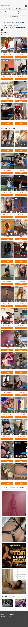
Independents (8, 13)
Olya (2, 176)
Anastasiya (17, 60)
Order (2, 34)
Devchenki (17, 265)
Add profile (12, 614)
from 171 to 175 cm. (21, 8)
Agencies (2, 614)
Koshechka (4, 376)
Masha (2, 154)
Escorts (2, 612)
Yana (16, 309)
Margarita (17, 220)
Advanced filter (15, 16)
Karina (2, 242)
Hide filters (13, 19)
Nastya (3, 265)
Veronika (3, 464)
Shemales (3, 616)
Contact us (12, 612)
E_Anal (3, 220)
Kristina (3, 353)
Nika (2, 38)
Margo (2, 309)
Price (8, 11)
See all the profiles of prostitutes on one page (14, 487)
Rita (2, 442)
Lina (16, 82)
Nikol (16, 287)
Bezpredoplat (4, 60)
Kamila (16, 353)
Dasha (16, 131)
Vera (16, 198)
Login (11, 616)
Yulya (16, 331)
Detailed (7, 57)
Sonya (2, 420)
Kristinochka (4, 82)
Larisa (16, 104)
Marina (16, 376)
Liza (2, 131)
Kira (2, 398)
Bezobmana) (18, 464)
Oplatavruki (18, 242)
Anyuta (3, 104)
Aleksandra (18, 420)
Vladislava (17, 38)
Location (8, 8)
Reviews (21, 13)
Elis (2, 198)
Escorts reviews (4, 618)
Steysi (2, 287)
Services (21, 11)
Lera (16, 154)
